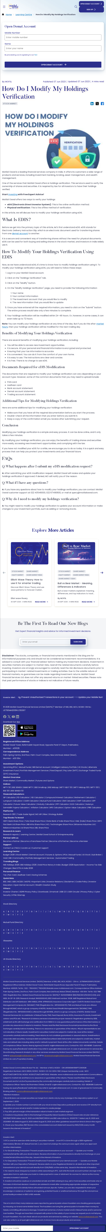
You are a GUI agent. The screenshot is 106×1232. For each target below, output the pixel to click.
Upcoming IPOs (10, 767)
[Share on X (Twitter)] (97, 103)
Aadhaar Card (24, 875)
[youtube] (13, 717)
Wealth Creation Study (46, 885)
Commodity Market (25, 780)
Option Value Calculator (75, 807)
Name (8, 43)
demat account (20, 233)
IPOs (65, 854)
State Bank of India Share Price (60, 821)
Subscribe (78, 642)
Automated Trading (65, 858)
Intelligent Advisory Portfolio (64, 767)
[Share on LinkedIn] (92, 103)
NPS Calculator (56, 807)
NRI (10, 858)
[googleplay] (26, 734)
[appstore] (26, 727)
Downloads (43, 891)
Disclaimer (69, 881)
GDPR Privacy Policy (28, 891)
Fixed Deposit (56, 770)
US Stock (86, 854)
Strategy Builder (56, 814)
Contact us (8, 848)
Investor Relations (55, 881)
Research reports (11, 834)
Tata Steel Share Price (35, 821)
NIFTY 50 (7, 787)
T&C (35, 55)
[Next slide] (102, 573)
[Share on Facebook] (102, 103)
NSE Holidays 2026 (11, 865)
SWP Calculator (84, 801)
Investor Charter (10, 891)
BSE (4, 881)
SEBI (14, 881)
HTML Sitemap (18, 895)
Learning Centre (27, 834)
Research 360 (9, 814)
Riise (45, 814)
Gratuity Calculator (45, 804)
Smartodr (54, 891)
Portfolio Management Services (34, 770)
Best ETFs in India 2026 (23, 868)
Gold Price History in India (49, 865)
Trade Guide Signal (25, 814)
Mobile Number (12, 32)
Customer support (40, 848)
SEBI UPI (90, 9)
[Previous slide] (4, 573)
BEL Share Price (42, 827)
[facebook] (4, 717)
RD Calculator (37, 797)
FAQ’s (17, 848)
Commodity (18, 858)
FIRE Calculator (94, 807)
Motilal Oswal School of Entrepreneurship (55, 834)
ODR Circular (73, 891)
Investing (12, 194)
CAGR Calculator (31, 801)
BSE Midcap (53, 787)
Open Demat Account (90, 4)
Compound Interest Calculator (59, 797)
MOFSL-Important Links (35, 881)
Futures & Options (54, 854)
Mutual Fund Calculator (50, 801)
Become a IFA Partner (59, 841)
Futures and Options (45, 780)
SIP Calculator (9, 797)
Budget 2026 (9, 854)
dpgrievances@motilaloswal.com (58, 1055)
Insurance (14, 774)
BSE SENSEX (17, 787)
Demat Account (36, 854)
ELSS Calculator (77, 804)
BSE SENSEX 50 (17, 790)
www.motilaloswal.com (88, 1216)
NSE (9, 881)
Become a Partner (11, 841)
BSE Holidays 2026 (28, 865)
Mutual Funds (25, 767)
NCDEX (20, 881)
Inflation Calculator (39, 807)
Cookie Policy (81, 881)
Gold (5, 858)
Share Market (9, 780)
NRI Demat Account (41, 767)
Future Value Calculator (25, 804)
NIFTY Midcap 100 (81, 787)
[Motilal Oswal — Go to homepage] (12, 6)
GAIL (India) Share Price (85, 821)
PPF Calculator (62, 804)
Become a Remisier (79, 841)
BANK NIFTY (28, 787)
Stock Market (22, 854)
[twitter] (9, 717)
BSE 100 (6, 790)
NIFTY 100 (95, 787)
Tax (4, 875)
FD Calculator (23, 797)
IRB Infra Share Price (36, 824)
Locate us (25, 848)
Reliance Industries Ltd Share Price (18, 827)
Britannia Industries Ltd (84, 824)
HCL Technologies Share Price (59, 824)
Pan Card (12, 875)
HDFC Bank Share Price (13, 821)
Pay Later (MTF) (71, 770)
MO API (39, 814)
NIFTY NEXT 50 (66, 787)
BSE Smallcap (41, 787)
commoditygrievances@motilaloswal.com (34, 1091)
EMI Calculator (69, 801)
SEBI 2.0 (63, 891)
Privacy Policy (87, 891)
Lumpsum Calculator (12, 801)
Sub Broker (96, 854)
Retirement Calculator (85, 797)
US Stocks (82, 767)
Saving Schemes (39, 875)
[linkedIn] (17, 717)
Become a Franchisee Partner (34, 841)
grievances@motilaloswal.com (23, 1055)
